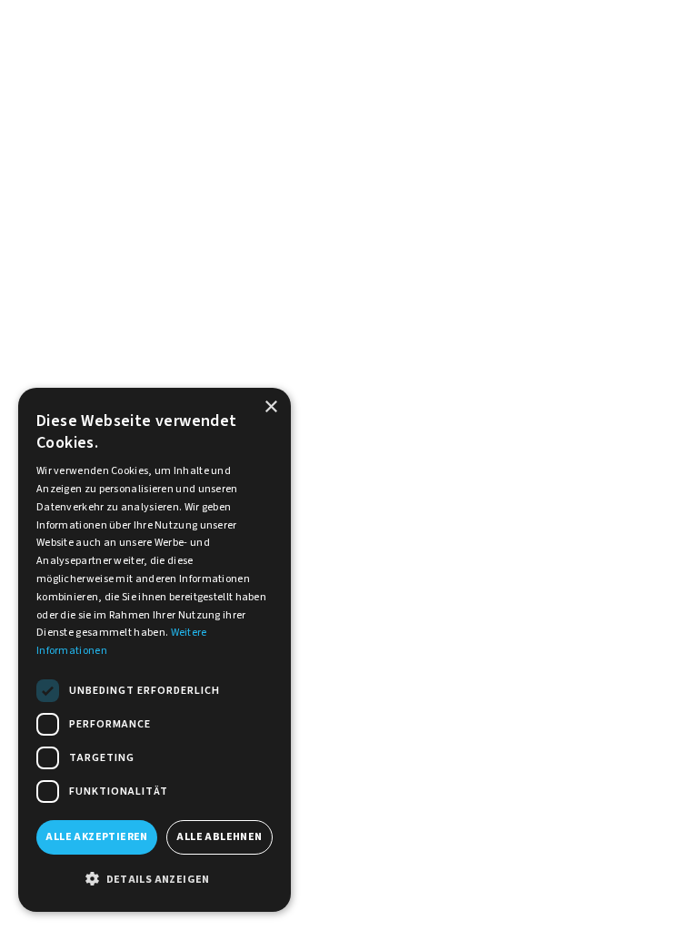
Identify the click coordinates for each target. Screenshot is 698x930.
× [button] (270, 407)
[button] (154, 880)
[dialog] (154, 650)
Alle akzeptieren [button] (96, 837)
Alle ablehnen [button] (219, 837)
